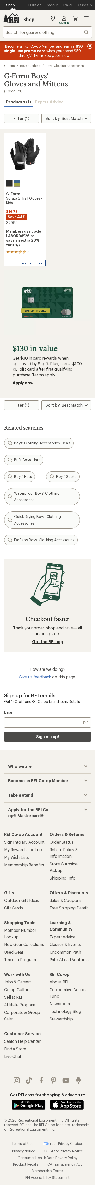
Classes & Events (65, 944)
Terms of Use (22, 1143)
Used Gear (13, 952)
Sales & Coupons (66, 900)
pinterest (54, 1080)
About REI (59, 981)
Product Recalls (26, 1164)
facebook (41, 1080)
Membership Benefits (24, 864)
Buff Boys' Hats (27, 460)
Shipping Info (62, 878)
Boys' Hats (23, 476)
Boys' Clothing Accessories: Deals (42, 443)
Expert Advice (49, 101)
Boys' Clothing (30, 65)
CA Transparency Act (64, 1164)
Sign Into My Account (24, 842)
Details (74, 701)
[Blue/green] (17, 183)
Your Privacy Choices (66, 1143)
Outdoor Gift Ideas (21, 900)
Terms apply (43, 374)
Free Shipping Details (69, 907)
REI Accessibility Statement (47, 1177)
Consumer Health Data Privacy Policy (47, 1158)
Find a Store (15, 1048)
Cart (75, 18)
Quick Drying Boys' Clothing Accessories (37, 519)
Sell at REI (13, 997)
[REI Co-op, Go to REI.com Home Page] (11, 18)
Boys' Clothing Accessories (65, 65)
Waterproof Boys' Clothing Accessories (37, 496)
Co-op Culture (17, 989)
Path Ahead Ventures (69, 959)
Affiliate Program (19, 1004)
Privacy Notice (23, 1151)
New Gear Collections (24, 944)
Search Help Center (22, 1041)
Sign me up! (47, 736)
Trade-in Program (20, 959)
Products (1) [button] (18, 101)
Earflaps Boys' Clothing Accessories (44, 540)
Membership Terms (47, 1171)
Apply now (23, 382)
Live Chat (12, 1056)
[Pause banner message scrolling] (89, 46)
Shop (28, 19)
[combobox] (47, 32)
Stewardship (61, 1018)
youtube (66, 1080)
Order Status (61, 842)
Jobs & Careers (18, 981)
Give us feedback (35, 676)
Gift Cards (13, 907)
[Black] (9, 183)
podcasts (78, 1080)
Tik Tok (29, 1080)
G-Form (9, 65)
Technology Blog (65, 1011)
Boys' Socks (66, 476)
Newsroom (60, 1003)
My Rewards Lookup (23, 849)
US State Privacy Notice (63, 1151)
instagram (17, 1080)
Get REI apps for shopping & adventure (47, 1094)
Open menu (86, 18)
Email (8, 712)
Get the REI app (47, 641)
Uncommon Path (65, 952)
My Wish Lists (16, 857)
